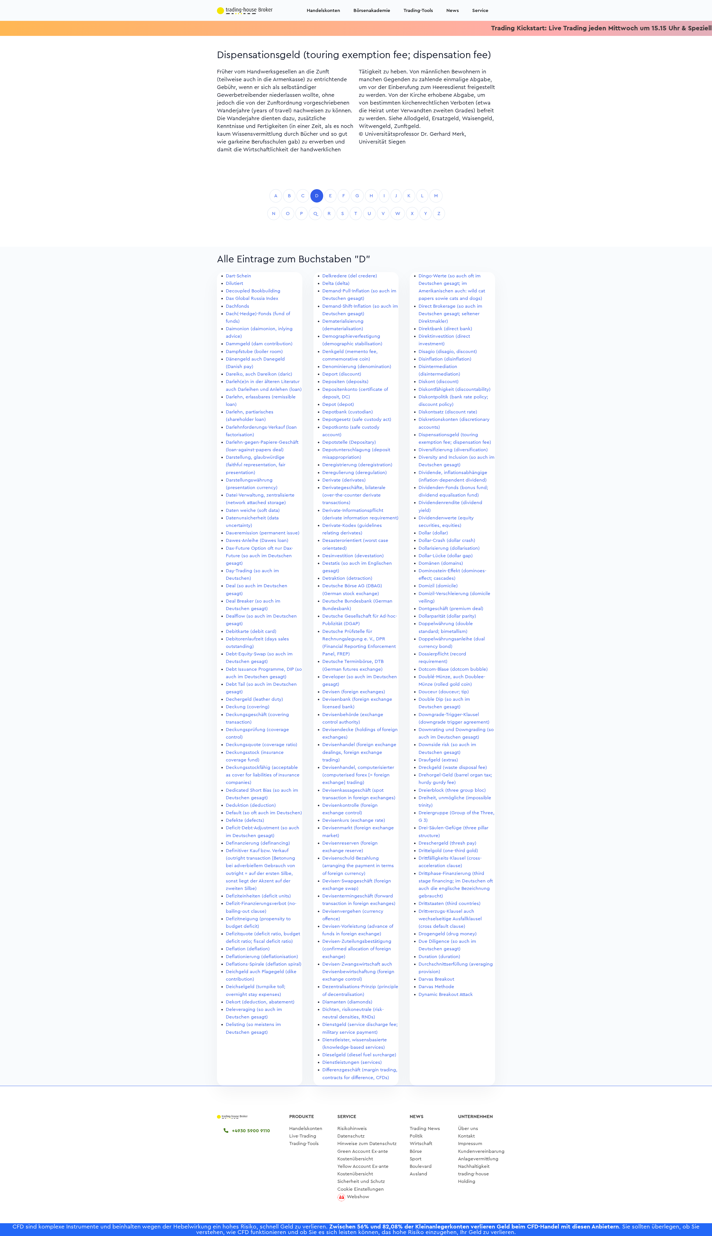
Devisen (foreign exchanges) (353, 691)
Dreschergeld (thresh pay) (447, 843)
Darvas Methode (436, 986)
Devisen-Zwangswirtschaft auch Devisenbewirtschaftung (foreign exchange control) (358, 971)
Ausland (418, 1173)
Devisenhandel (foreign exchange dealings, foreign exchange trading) (359, 752)
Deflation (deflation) (248, 948)
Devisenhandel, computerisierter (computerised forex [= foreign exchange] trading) (358, 775)
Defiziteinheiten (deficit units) (258, 896)
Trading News (425, 1128)
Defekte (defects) (245, 820)
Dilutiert (234, 283)
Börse (416, 1151)
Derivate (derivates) (344, 480)
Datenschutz (351, 1136)
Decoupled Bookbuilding (253, 290)
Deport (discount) (341, 374)
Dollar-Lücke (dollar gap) (446, 555)
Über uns (468, 1128)
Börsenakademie (371, 10)
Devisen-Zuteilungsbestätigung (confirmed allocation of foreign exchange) (356, 949)
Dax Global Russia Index (252, 298)
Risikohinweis (352, 1128)
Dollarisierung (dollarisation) (449, 548)
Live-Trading (302, 1136)
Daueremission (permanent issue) (263, 533)
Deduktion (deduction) (251, 805)
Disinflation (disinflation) (445, 359)
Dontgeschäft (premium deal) (451, 608)
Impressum (470, 1143)
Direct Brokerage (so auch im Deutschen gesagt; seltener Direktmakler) (450, 314)
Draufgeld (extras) (438, 760)
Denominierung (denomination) (356, 366)
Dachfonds (237, 306)
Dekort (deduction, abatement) (260, 1002)
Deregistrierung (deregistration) (357, 464)
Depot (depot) (338, 404)
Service (480, 10)
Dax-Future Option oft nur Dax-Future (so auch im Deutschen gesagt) (259, 556)
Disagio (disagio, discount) (448, 351)
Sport (415, 1158)
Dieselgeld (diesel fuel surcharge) (359, 1054)
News (452, 10)
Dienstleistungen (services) (352, 1062)
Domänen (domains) (441, 563)
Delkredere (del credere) (349, 275)
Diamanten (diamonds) (347, 1002)
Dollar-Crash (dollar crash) (447, 540)
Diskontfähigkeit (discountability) (455, 389)
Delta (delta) (336, 283)
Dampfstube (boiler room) (254, 351)
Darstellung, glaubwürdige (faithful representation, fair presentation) (255, 465)
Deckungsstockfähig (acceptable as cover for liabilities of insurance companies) (263, 775)
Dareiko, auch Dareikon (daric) (259, 374)
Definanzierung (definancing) (258, 843)
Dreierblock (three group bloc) (452, 790)
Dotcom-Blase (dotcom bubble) (453, 669)
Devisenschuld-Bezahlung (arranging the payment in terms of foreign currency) (358, 865)
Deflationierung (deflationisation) (262, 956)
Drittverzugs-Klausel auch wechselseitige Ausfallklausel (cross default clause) (450, 919)
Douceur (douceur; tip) (444, 691)
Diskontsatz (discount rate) (448, 411)
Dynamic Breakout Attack (446, 994)
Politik (416, 1136)
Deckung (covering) (248, 706)
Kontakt (466, 1136)
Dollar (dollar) (433, 533)
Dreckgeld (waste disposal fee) (453, 767)
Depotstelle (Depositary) (349, 442)
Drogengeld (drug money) (448, 933)
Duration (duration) (439, 956)
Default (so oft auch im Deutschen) (264, 812)
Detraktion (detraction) (347, 578)
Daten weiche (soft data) (253, 510)
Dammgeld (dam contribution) (259, 343)
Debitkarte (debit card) (251, 631)
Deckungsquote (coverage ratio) (261, 744)
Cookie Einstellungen (360, 1189)
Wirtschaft (421, 1143)
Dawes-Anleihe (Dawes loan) (257, 540)
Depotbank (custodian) (347, 411)
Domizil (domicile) (438, 585)
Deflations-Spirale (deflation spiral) (263, 964)
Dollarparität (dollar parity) (447, 616)
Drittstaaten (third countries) (450, 903)
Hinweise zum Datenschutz (367, 1143)
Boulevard (421, 1166)
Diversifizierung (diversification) (453, 449)
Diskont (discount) (439, 381)
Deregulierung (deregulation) (354, 472)
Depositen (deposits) (345, 381)
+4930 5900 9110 (250, 1130)
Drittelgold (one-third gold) (448, 850)
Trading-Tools (418, 10)
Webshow (358, 1196)
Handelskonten (323, 10)
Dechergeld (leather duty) (254, 699)
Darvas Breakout (436, 979)
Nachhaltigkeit (474, 1166)
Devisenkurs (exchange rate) (353, 820)
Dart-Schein (238, 275)
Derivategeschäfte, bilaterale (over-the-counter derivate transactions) (353, 495)
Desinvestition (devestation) (353, 555)
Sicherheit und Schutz (361, 1181)
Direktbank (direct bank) (445, 328)
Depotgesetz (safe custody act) (356, 419)
